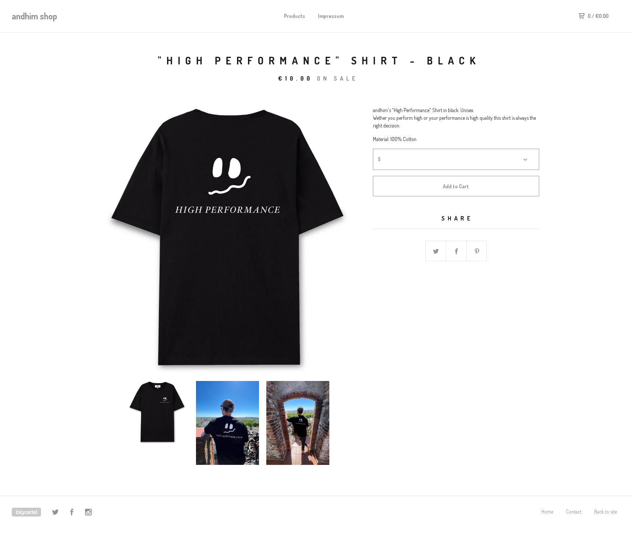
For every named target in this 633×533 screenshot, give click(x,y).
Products (294, 16)
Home (547, 511)
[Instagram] (88, 513)
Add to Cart (456, 186)
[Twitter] (55, 513)
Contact (573, 511)
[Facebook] (71, 513)
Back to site (605, 511)
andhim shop (34, 16)
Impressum (331, 16)
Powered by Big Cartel (26, 512)
